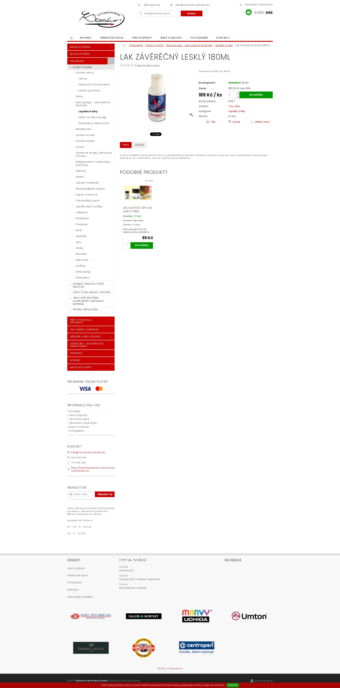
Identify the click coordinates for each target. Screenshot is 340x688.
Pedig (79, 248)
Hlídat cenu (262, 121)
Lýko (78, 242)
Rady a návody (171, 37)
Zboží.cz (162, 668)
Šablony (81, 171)
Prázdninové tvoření (132, 588)
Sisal (79, 230)
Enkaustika (83, 277)
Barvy (79, 96)
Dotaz (236, 121)
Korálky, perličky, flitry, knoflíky (88, 285)
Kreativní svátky (81, 367)
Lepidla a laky (88, 111)
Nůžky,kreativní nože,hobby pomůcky (93, 163)
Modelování (84, 129)
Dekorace (82, 260)
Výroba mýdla (85, 141)
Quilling (81, 266)
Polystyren (82, 218)
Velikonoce (126, 570)
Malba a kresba (80, 47)
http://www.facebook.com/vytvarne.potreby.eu (93, 469)
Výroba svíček (85, 135)
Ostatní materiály (87, 182)
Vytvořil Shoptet (263, 680)
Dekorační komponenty (94, 84)
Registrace (266, 4)
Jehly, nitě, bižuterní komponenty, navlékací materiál (88, 301)
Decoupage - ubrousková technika (93, 104)
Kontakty (223, 37)
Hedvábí (81, 236)
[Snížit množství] (237, 96)
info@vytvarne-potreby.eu (88, 452)
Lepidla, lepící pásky (89, 206)
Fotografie (74, 582)
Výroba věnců (85, 72)
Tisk (213, 121)
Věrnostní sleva (111, 37)
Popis (126, 144)
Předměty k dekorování (94, 123)
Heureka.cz (176, 668)
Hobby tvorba (82, 67)
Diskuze (139, 144)
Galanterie (77, 61)
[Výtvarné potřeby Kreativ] (102, 19)
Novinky (86, 37)
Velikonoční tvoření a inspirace (139, 579)
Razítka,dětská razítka (90, 189)
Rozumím (233, 685)
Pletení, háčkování (85, 309)
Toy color (234, 106)
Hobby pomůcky (89, 90)
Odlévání (82, 212)
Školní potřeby (80, 54)
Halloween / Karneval (84, 329)
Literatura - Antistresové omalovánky (87, 345)
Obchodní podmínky (83, 423)
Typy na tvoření (132, 560)
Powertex (81, 224)
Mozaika (81, 254)
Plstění (80, 177)
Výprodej (76, 353)
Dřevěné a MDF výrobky (85, 336)
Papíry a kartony (87, 194)
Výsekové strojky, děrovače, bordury (94, 154)
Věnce (83, 78)
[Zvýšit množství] (237, 93)
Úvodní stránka (71, 38)
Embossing (83, 272)
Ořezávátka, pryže (87, 200)
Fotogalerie (199, 37)
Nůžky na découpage (93, 117)
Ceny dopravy (142, 37)
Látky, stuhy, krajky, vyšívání (92, 292)
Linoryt (80, 147)
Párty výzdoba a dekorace (81, 321)
